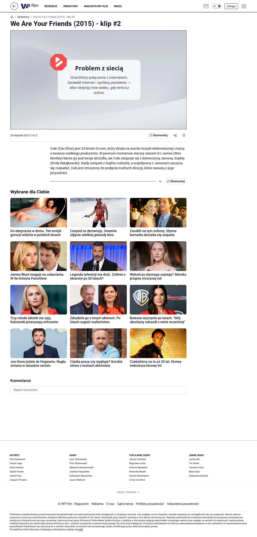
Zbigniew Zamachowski (81, 467)
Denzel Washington (139, 475)
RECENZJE (50, 6)
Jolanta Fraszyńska (79, 471)
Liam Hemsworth (78, 459)
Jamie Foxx (15, 475)
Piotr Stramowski (78, 463)
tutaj (80, 529)
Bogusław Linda (137, 463)
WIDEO (118, 6)
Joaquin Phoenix (18, 480)
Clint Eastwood (17, 459)
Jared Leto (194, 459)
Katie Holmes (16, 467)
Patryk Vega (16, 463)
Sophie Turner (17, 471)
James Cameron (137, 459)
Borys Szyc (194, 471)
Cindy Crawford (137, 480)
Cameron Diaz (196, 467)
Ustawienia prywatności (182, 504)
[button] (216, 6)
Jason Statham (77, 480)
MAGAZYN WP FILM (96, 6)
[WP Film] (32, 6)
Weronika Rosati (137, 471)
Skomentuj (160, 135)
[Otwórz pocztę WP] (206, 6)
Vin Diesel (194, 463)
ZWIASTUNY (70, 6)
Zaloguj (231, 6)
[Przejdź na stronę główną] (14, 9)
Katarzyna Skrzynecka (80, 475)
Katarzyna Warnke (198, 475)
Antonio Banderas (138, 467)
